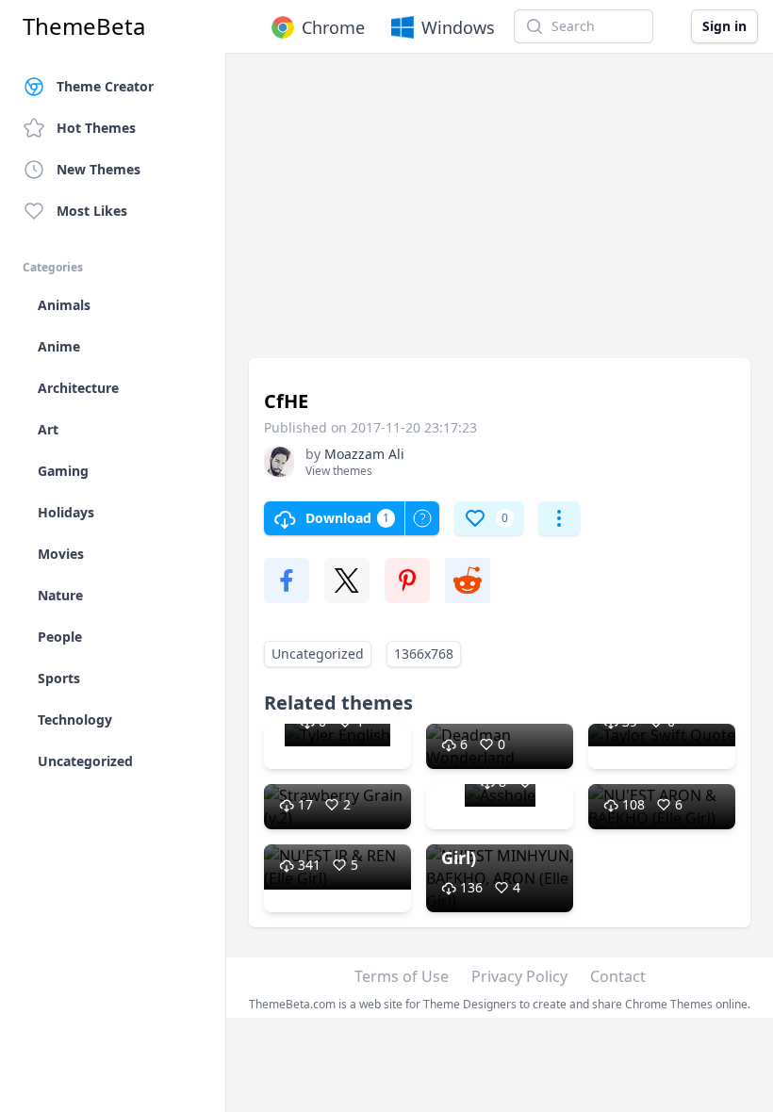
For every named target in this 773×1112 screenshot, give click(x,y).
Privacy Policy (519, 976)
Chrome (333, 27)
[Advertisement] (499, 215)
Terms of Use (401, 976)
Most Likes (92, 211)
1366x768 (423, 653)
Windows (458, 27)
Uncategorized (317, 653)
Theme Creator (105, 86)
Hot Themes (96, 128)
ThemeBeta (84, 26)
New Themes (98, 169)
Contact (618, 976)
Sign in (724, 26)
